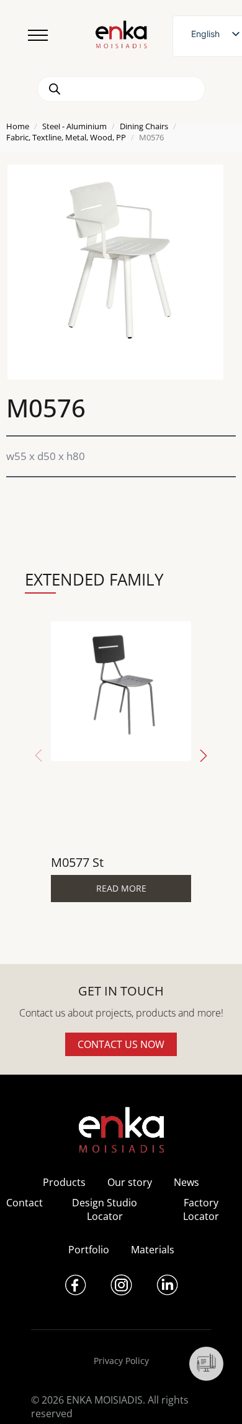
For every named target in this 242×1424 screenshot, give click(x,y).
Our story (129, 1182)
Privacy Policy (121, 1360)
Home (17, 126)
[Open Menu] (38, 35)
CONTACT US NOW (121, 1044)
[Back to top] (216, 1398)
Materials (152, 1249)
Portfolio (88, 1249)
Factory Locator (201, 1209)
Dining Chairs (144, 126)
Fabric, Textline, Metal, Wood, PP (66, 137)
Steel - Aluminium (74, 126)
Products (64, 1182)
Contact (24, 1202)
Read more (121, 888)
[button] (203, 755)
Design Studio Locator (104, 1209)
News (186, 1182)
